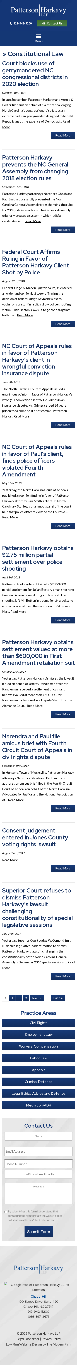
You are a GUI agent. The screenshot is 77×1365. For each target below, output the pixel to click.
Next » (36, 998)
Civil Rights (38, 1022)
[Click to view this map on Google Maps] (38, 1290)
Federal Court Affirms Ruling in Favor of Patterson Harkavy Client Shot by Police (35, 262)
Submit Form (38, 1231)
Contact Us (54, 23)
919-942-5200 (22, 23)
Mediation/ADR (38, 1105)
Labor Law (38, 1058)
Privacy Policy (51, 1339)
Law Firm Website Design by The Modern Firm (38, 1344)
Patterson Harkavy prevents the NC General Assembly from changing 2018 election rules (35, 168)
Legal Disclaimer (27, 1339)
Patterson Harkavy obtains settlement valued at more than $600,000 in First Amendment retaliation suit (38, 652)
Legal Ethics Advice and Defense (38, 1093)
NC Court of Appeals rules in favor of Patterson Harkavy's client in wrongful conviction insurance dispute (37, 359)
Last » (57, 998)
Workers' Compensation (38, 1046)
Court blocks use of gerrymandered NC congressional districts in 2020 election (35, 73)
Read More (62, 135)
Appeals (38, 1070)
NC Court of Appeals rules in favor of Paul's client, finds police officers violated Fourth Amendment (37, 460)
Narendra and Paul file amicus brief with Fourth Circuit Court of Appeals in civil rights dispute (37, 746)
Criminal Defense (38, 1081)
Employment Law (38, 1034)
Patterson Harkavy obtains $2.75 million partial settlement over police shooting (38, 558)
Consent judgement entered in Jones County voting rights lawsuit (35, 837)
